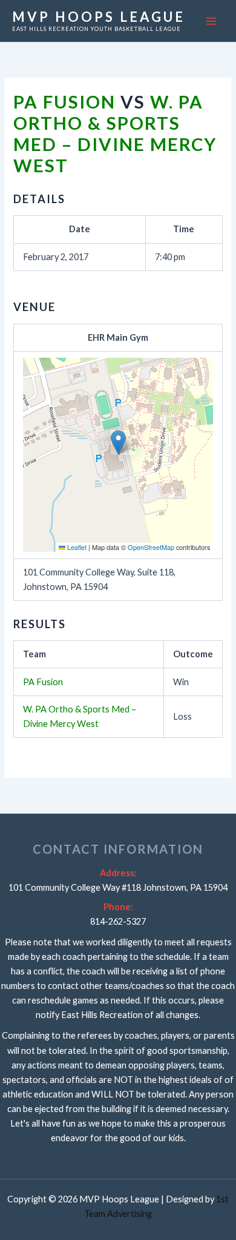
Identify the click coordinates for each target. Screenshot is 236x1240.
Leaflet (76, 547)
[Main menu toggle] (211, 21)
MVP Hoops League (98, 16)
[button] (118, 442)
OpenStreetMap (151, 547)
